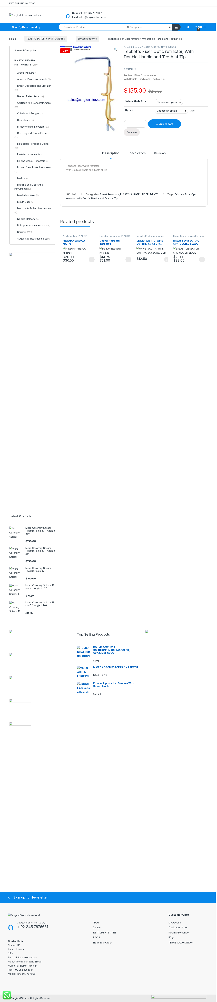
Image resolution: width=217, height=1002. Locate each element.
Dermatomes (25, 120)
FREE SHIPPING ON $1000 (22, 3)
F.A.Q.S (96, 937)
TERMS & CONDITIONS (181, 942)
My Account (175, 922)
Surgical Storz (19, 998)
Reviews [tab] (160, 153)
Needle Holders (28, 218)
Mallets (22, 178)
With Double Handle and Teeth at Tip (97, 198)
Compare (131, 68)
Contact (97, 927)
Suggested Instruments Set (33, 238)
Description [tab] (110, 153)
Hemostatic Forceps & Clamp (31, 145)
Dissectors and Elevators (33, 126)
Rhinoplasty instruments (33, 225)
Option (129, 110)
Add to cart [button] (166, 259)
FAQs (171, 937)
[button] (115, 49)
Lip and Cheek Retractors (32, 160)
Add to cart (166, 123)
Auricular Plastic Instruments (150, 236)
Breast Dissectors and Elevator (188, 236)
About (96, 922)
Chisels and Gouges (30, 113)
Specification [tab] (137, 153)
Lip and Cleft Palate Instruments (33, 169)
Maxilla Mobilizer (28, 195)
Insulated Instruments (110, 236)
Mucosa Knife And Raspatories (32, 210)
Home (12, 38)
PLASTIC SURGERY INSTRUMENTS (46, 38)
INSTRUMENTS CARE (104, 932)
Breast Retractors (87, 38)
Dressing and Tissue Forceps (31, 135)
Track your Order (178, 927)
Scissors (24, 232)
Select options (90, 259)
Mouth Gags (25, 201)
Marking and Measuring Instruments (28, 186)
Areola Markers (70, 236)
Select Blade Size (135, 101)
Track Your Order (102, 942)
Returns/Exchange (179, 932)
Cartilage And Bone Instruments (33, 104)
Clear (192, 110)
